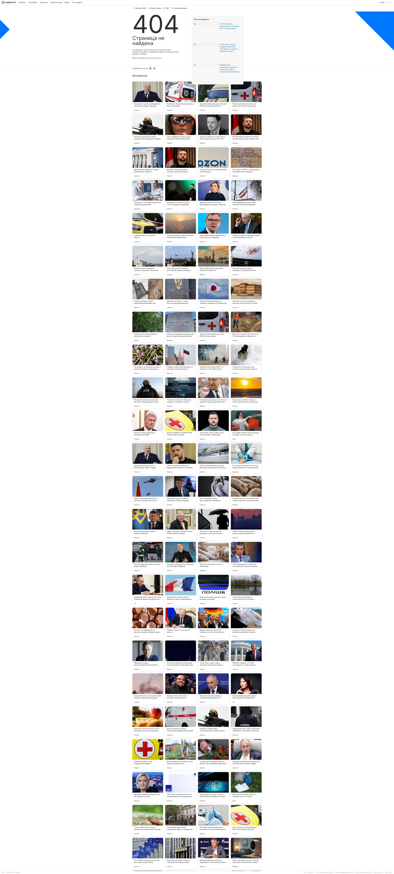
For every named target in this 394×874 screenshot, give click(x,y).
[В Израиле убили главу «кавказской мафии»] (147, 754)
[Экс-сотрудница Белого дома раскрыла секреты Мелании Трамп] (180, 129)
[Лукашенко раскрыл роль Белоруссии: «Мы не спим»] (147, 458)
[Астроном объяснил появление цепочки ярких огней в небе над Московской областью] (180, 656)
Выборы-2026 (141, 8)
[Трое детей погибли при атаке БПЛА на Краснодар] (213, 327)
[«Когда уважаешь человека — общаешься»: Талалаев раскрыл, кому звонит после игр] (213, 853)
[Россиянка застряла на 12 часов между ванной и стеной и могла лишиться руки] (246, 458)
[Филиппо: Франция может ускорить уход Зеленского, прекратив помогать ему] (180, 162)
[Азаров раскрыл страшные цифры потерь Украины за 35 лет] (246, 228)
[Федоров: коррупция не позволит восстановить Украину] (180, 557)
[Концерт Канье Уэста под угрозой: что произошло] (180, 688)
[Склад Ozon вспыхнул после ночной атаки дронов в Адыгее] (246, 360)
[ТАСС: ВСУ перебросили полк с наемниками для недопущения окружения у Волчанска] (180, 787)
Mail (3, 872)
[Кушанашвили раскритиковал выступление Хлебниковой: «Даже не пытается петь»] (246, 688)
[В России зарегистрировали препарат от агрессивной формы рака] (213, 820)
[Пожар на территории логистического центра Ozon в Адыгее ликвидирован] (213, 721)
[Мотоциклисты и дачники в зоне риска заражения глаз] (180, 754)
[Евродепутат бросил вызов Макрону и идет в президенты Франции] (180, 590)
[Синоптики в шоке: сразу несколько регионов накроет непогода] (213, 656)
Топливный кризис (180, 8)
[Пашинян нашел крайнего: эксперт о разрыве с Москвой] (147, 261)
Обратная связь (378, 872)
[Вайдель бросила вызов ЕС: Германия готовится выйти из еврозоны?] (213, 623)
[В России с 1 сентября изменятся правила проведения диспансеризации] (147, 195)
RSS (305, 872)
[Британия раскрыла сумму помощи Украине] (147, 524)
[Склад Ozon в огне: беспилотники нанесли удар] (213, 162)
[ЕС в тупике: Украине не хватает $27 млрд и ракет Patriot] (147, 853)
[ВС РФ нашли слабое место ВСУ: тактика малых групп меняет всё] (246, 129)
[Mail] (3, 2)
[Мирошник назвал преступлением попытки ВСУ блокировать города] (147, 656)
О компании (9, 872)
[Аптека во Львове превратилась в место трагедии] (180, 96)
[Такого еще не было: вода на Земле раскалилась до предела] (246, 392)
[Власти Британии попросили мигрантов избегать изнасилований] (213, 261)
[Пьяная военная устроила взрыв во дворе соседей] (213, 590)
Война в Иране (155, 8)
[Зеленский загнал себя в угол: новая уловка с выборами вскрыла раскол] (213, 425)
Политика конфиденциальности (344, 872)
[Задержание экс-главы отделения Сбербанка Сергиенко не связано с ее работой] (246, 721)
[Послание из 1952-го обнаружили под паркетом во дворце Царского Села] (246, 162)
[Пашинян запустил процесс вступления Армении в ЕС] (213, 688)
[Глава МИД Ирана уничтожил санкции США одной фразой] (246, 195)
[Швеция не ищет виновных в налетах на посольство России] (246, 294)
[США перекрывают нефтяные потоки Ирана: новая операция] (246, 557)
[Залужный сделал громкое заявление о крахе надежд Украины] (180, 491)
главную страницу (154, 58)
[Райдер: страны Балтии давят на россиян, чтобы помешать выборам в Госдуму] (180, 360)
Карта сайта (388, 872)
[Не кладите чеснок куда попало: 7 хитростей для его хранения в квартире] (147, 360)
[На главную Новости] (10, 2)
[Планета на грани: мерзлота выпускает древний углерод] (246, 623)
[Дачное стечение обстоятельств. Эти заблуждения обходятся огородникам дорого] (246, 327)
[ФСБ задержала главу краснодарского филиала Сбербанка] (213, 491)
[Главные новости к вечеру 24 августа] (180, 623)
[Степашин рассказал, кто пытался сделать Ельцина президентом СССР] (213, 392)
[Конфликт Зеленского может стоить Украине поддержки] (180, 195)
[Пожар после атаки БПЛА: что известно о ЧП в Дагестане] (213, 360)
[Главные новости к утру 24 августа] (147, 228)
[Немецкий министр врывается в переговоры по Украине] (213, 228)
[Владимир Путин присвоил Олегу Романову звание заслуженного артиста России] (147, 590)
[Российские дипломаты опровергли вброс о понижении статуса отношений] (180, 820)
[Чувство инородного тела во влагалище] (213, 557)
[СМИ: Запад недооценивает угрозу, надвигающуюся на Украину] (246, 524)
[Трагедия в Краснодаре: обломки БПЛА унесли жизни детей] (213, 96)
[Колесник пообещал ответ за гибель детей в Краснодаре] (180, 853)
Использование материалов (363, 872)
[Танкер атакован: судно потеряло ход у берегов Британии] (180, 228)
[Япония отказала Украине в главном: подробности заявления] (213, 294)
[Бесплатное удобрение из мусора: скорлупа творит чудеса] (147, 623)
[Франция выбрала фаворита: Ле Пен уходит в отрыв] (147, 787)
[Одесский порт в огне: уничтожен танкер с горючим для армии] (147, 688)
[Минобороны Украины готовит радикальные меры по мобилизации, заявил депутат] (147, 162)
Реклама (17, 872)
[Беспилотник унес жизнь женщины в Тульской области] (246, 261)
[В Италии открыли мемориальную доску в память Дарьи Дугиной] (180, 327)
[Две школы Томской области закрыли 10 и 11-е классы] (246, 787)
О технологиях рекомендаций (324, 872)
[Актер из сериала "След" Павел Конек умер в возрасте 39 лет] (213, 129)
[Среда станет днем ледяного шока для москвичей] (147, 327)
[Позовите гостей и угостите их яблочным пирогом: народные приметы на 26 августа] (147, 721)
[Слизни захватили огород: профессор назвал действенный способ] (147, 820)
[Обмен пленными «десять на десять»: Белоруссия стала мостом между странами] (147, 491)
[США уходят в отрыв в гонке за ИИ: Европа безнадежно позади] (213, 787)
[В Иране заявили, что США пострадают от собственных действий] (246, 656)
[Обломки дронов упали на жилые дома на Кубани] (147, 557)
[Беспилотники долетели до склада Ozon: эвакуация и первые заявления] (147, 129)
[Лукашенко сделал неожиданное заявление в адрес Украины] (147, 96)
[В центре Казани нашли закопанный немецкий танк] (147, 294)
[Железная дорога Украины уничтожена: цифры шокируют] (180, 261)
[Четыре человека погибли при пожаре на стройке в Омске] (180, 392)
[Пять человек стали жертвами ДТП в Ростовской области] (246, 820)
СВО (167, 8)
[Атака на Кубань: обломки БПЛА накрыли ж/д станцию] (180, 425)
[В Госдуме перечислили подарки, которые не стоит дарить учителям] (246, 425)
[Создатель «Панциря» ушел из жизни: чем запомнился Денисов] (213, 754)
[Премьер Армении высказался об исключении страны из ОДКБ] (246, 754)
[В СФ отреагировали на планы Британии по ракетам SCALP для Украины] (213, 458)
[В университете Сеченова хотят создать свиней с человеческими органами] (246, 491)
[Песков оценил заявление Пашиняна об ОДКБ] (147, 425)
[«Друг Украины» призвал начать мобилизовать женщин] (180, 524)
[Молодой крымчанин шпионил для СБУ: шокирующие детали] (147, 392)
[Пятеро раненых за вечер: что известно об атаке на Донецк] (246, 96)
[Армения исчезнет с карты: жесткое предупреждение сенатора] (180, 294)
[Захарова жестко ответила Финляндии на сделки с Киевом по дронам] (213, 195)
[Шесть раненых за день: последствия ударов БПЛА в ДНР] (180, 721)
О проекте (311, 872)
